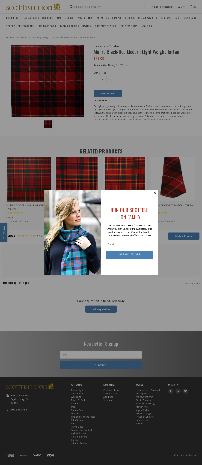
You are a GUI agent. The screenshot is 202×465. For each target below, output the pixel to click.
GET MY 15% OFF (129, 254)
